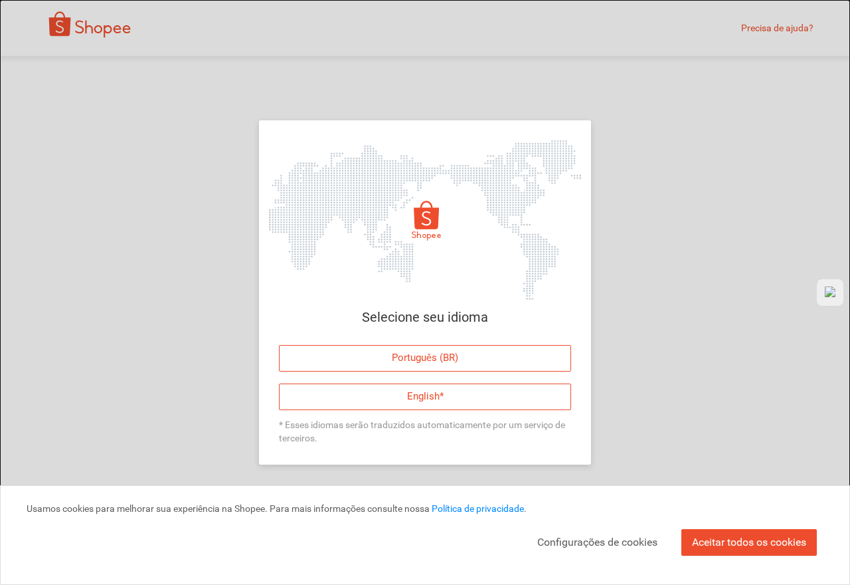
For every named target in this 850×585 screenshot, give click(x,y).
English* (425, 396)
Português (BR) (425, 358)
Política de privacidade (478, 508)
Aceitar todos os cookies (749, 542)
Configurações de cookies (597, 542)
